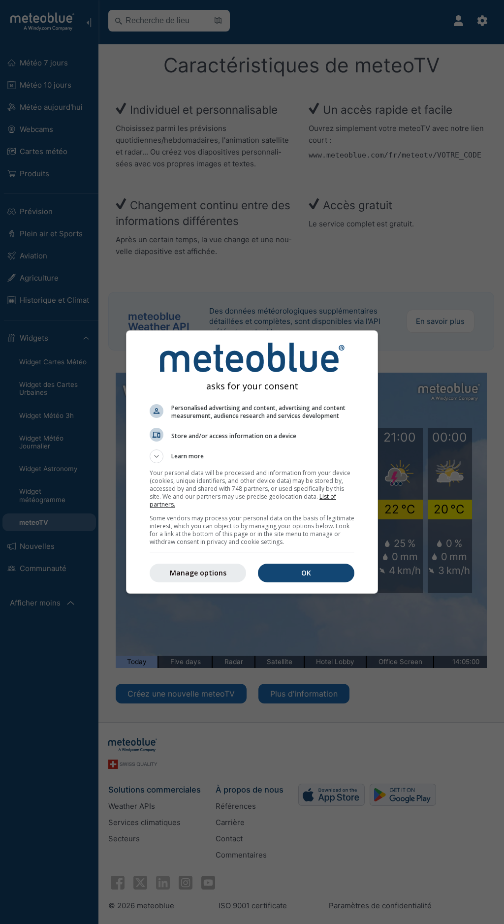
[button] (252, 456)
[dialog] (252, 462)
